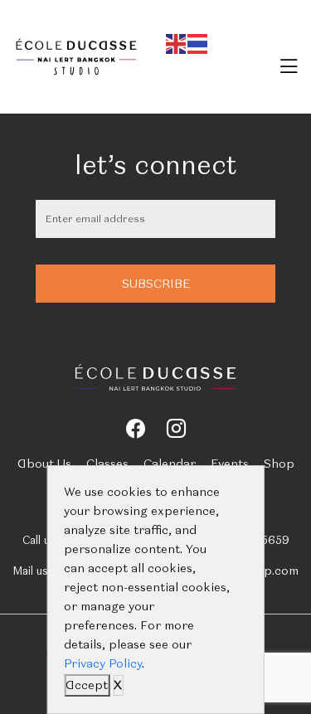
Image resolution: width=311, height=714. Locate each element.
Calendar (169, 463)
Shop (279, 463)
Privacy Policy (103, 663)
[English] (176, 41)
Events (230, 463)
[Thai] (198, 41)
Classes (107, 463)
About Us (44, 463)
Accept (87, 685)
